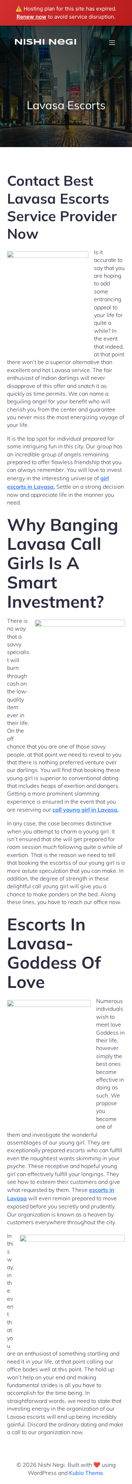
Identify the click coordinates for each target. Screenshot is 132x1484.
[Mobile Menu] (112, 42)
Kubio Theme (86, 1472)
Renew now (31, 16)
